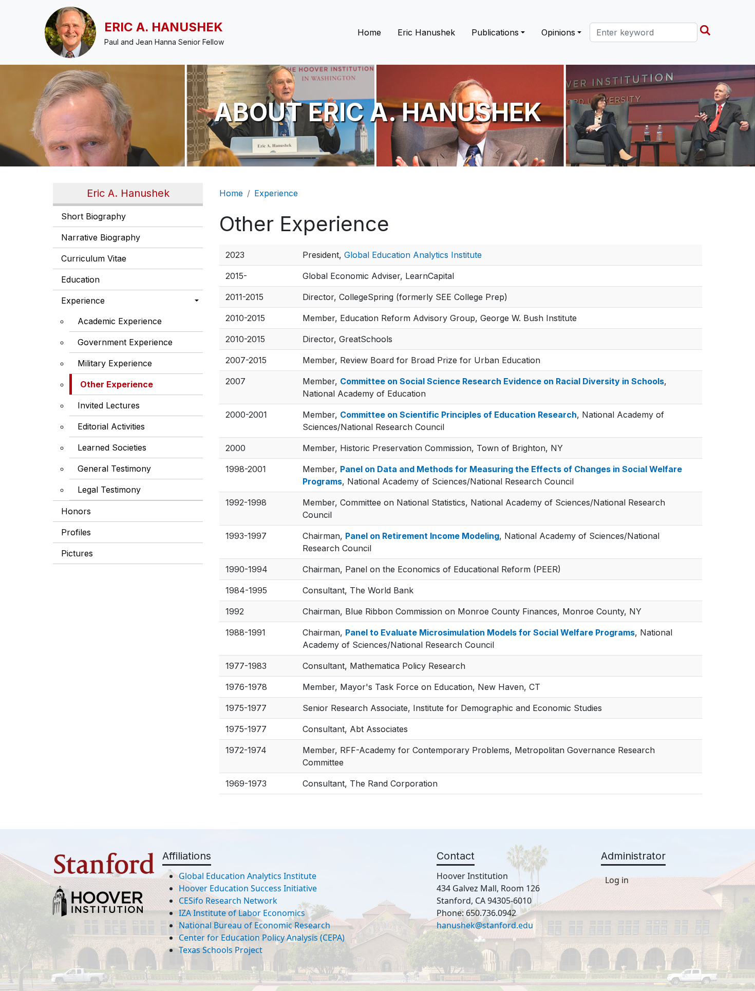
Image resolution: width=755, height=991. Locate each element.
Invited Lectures (109, 405)
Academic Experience (120, 321)
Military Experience (115, 363)
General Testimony (114, 468)
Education (80, 279)
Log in (617, 880)
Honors (76, 511)
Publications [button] (495, 32)
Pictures (77, 553)
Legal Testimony (109, 489)
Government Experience (125, 342)
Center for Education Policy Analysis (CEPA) (262, 937)
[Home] (74, 32)
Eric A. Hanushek (163, 27)
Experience (83, 300)
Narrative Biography (100, 237)
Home (369, 32)
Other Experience (116, 384)
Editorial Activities (111, 426)
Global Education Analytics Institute (413, 255)
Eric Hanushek (426, 32)
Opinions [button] (558, 32)
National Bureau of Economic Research (254, 925)
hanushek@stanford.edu (485, 925)
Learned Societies (112, 447)
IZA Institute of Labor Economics (242, 913)
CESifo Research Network (228, 900)
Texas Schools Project (220, 950)
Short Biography (93, 216)
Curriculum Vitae (93, 258)
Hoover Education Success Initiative (248, 888)
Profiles (76, 532)
